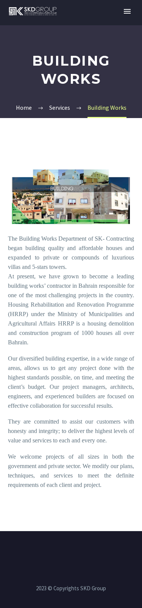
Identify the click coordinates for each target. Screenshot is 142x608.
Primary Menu (127, 11)
